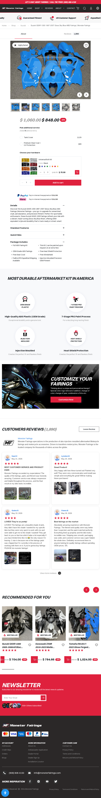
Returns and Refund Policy (73, 758)
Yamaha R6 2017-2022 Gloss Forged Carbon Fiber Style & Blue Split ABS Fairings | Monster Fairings (79, 645)
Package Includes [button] (19, 242)
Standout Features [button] (19, 228)
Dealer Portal (33, 754)
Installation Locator (36, 762)
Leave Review (89, 429)
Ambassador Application (38, 750)
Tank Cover (28, 137)
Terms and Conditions (71, 754)
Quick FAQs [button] (15, 235)
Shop (13, 25)
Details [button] (13, 205)
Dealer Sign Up (34, 758)
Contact (71, 8)
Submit (43, 697)
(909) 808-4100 (70, 2)
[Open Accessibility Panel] (5, 793)
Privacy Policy (68, 750)
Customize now (66, 399)
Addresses (6, 746)
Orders (5, 754)
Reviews (49, 8)
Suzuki (23, 25)
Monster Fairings (25, 438)
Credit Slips (6, 750)
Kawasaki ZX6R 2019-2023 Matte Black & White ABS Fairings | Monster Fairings (45, 645)
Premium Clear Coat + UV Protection (32, 144)
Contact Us (67, 746)
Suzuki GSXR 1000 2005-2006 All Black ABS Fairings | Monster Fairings (12, 645)
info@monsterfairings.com (47, 772)
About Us (32, 746)
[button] (50, 573)
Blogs (4, 758)
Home (29, 8)
